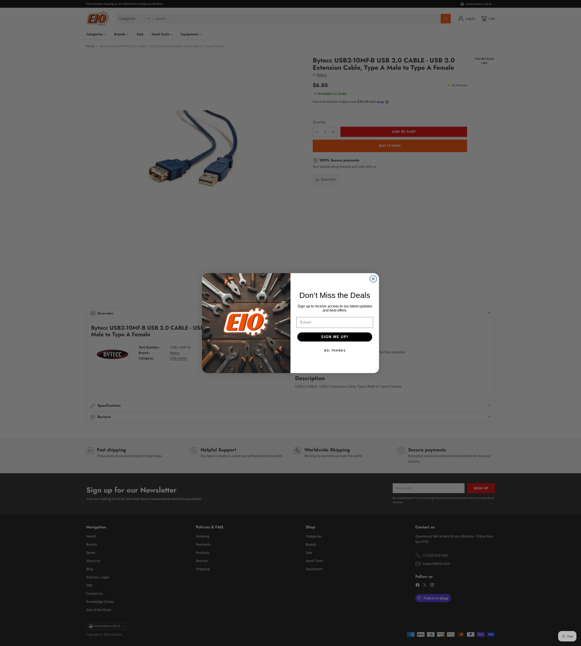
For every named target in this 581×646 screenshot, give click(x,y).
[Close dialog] (373, 278)
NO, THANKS (335, 350)
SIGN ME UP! (335, 337)
